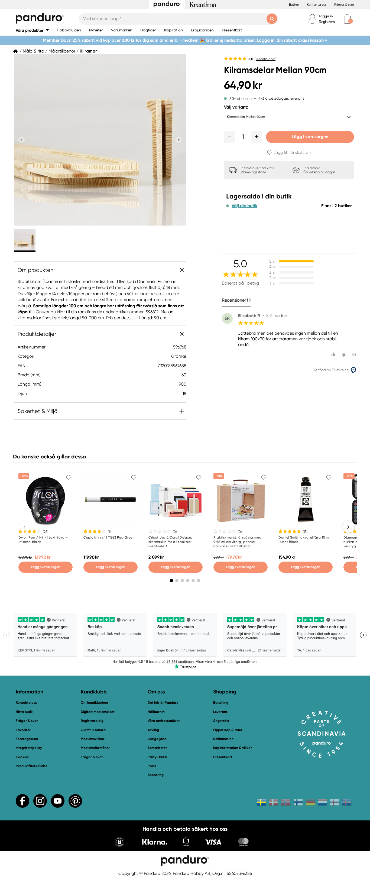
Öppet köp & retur (227, 730)
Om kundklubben (94, 702)
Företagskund (27, 739)
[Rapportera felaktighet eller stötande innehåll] (354, 354)
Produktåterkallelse (31, 766)
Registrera (327, 22)
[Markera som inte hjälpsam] (344, 354)
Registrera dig (92, 721)
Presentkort (222, 757)
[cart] (347, 19)
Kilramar (88, 51)
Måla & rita (33, 51)
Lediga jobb (157, 739)
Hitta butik (24, 712)
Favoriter (23, 730)
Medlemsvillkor (93, 739)
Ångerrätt (221, 721)
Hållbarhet (156, 712)
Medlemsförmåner (95, 748)
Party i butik (157, 757)
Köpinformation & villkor (232, 748)
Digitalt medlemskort (98, 712)
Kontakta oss (316, 4)
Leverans (220, 712)
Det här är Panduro (163, 702)
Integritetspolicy (29, 748)
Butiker (294, 4)
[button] (32, 30)
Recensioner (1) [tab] (236, 300)
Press (152, 766)
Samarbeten (157, 748)
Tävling (153, 730)
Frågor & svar (344, 4)
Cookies (22, 757)
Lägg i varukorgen (310, 136)
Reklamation (223, 739)
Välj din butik (244, 205)
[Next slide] (178, 139)
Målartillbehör (61, 51)
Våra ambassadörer (164, 721)
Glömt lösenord (93, 730)
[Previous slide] (21, 139)
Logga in (326, 16)
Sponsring (156, 775)
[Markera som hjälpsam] (334, 354)
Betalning (220, 702)
